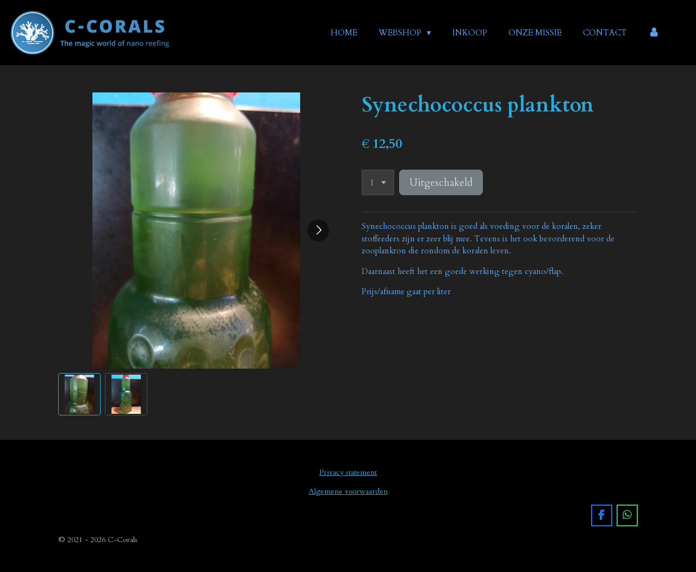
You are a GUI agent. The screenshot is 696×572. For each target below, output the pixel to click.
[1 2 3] (378, 182)
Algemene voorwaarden (348, 491)
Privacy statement (348, 472)
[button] (79, 394)
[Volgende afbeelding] (318, 230)
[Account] (654, 33)
